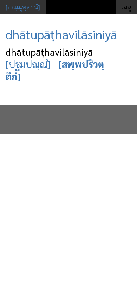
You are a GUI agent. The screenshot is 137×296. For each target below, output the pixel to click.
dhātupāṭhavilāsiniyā (61, 34)
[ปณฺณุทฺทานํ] (23, 7)
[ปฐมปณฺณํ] (28, 64)
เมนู (126, 7)
